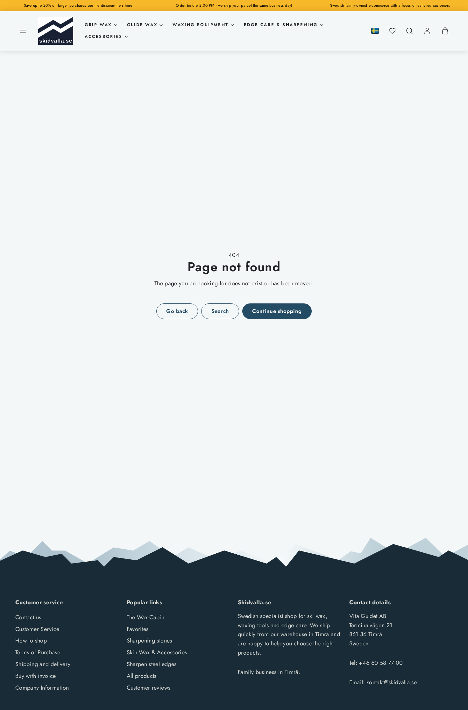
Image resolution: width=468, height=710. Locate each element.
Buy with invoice (35, 676)
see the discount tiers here (110, 5)
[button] (23, 31)
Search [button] (220, 311)
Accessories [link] (104, 36)
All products (142, 676)
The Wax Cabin (146, 617)
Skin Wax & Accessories (157, 652)
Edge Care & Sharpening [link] (281, 25)
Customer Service (37, 629)
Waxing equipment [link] (201, 25)
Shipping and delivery (43, 664)
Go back (177, 311)
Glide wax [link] (142, 25)
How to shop (31, 640)
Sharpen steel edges (152, 664)
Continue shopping (277, 311)
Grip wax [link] (98, 25)
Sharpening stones (149, 640)
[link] (427, 31)
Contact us (28, 617)
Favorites (138, 629)
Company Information (42, 688)
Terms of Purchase (37, 652)
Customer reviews (149, 688)
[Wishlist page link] (392, 31)
